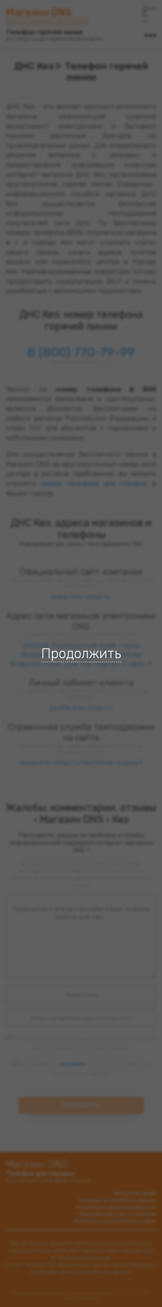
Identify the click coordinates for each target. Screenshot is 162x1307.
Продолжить (81, 653)
